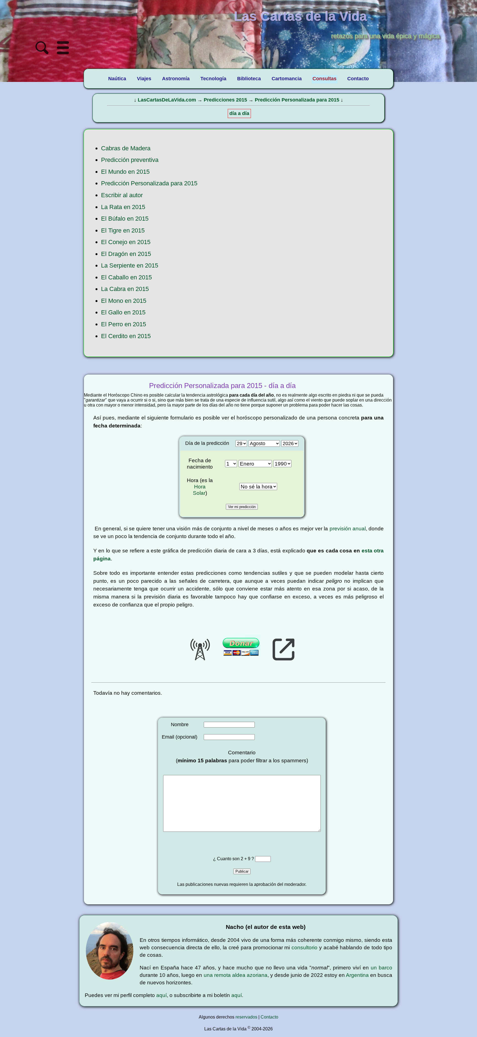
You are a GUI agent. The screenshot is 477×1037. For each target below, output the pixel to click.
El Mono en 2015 (123, 300)
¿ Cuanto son (227, 858)
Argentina (357, 975)
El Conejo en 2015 (125, 242)
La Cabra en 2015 (125, 288)
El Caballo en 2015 (126, 277)
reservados (246, 1017)
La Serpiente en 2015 (129, 265)
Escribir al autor (122, 195)
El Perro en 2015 (123, 324)
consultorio (304, 947)
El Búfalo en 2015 (125, 218)
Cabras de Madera (125, 148)
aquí (161, 995)
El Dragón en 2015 (126, 253)
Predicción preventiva (129, 159)
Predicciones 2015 (225, 100)
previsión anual (348, 528)
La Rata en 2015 (123, 207)
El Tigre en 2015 (123, 230)
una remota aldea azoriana (235, 975)
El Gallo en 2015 (123, 312)
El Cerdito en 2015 (126, 336)
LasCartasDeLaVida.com (167, 100)
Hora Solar (199, 489)
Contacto (269, 1017)
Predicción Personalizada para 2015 (297, 100)
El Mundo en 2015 (125, 171)
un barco (381, 968)
